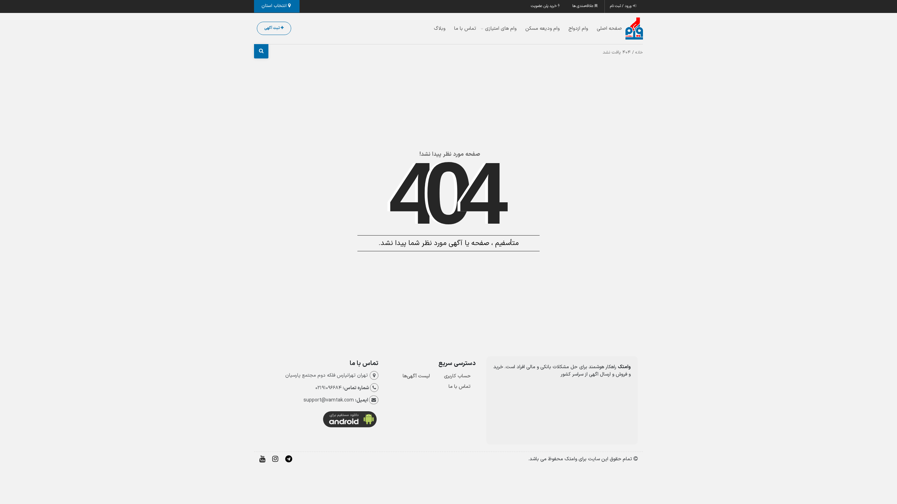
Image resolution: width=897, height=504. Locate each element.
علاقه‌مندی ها (583, 6)
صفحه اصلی (609, 28)
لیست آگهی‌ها (416, 376)
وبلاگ (439, 28)
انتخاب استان (274, 5)
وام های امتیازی (500, 28)
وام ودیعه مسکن (542, 28)
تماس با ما (465, 28)
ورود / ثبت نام (621, 6)
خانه (639, 52)
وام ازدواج (578, 28)
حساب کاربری (457, 376)
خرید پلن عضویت (544, 6)
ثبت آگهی (272, 28)
